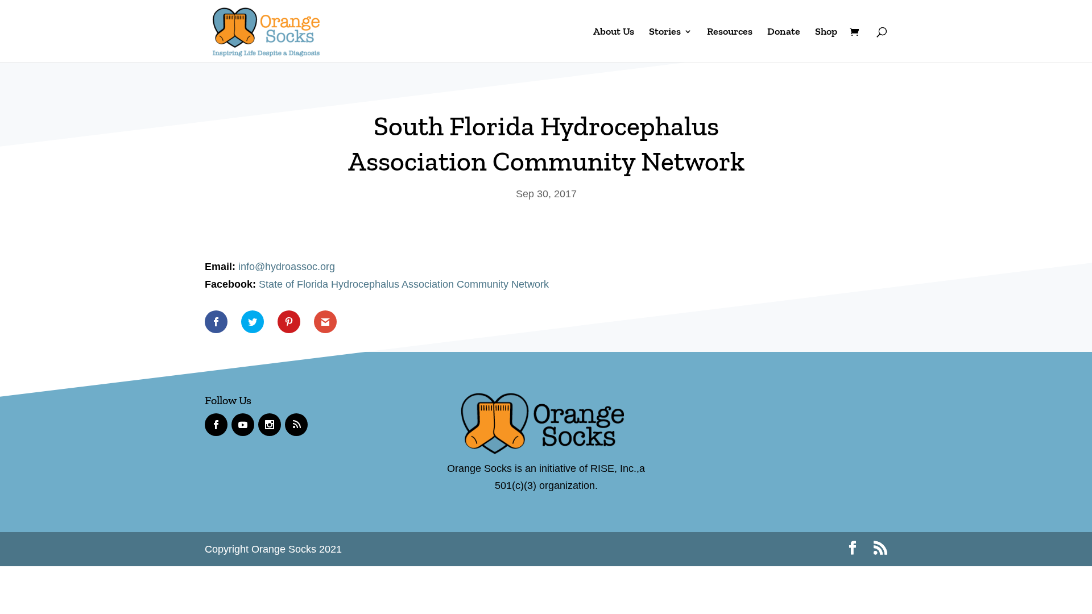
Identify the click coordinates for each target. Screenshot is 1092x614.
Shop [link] (826, 32)
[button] (852, 549)
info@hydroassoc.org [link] (286, 266)
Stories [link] (665, 32)
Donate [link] (783, 32)
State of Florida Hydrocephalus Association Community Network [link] (405, 284)
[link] (266, 30)
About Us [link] (613, 32)
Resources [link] (729, 32)
